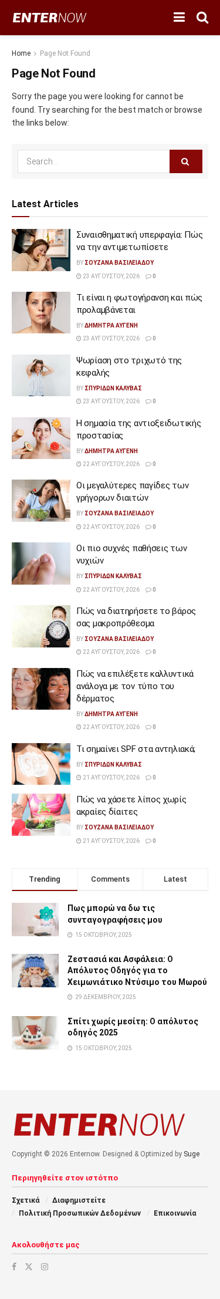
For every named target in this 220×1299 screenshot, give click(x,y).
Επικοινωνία (175, 1213)
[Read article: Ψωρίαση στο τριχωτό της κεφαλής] (41, 376)
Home (21, 53)
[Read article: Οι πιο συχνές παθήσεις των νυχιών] (41, 563)
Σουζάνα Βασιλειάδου (119, 262)
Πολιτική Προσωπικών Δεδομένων (80, 1213)
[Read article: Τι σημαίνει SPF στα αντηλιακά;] (41, 764)
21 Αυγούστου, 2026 (111, 777)
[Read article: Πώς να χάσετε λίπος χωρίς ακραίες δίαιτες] (41, 815)
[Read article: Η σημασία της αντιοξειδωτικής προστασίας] (41, 438)
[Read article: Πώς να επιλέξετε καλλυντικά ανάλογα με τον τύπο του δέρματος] (41, 689)
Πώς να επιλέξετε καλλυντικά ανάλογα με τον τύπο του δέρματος (135, 686)
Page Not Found (65, 53)
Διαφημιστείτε (79, 1200)
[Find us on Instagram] (44, 1266)
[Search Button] (202, 17)
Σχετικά (25, 1200)
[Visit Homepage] (49, 17)
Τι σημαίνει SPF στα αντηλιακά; (135, 749)
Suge (191, 1154)
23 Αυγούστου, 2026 (111, 276)
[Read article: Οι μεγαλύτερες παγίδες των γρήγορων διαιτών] (41, 501)
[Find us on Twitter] (29, 1266)
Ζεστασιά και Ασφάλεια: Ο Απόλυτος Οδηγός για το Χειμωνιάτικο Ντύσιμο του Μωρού (137, 970)
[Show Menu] (179, 17)
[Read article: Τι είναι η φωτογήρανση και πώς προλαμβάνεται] (41, 313)
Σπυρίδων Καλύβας (113, 388)
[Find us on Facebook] (14, 1266)
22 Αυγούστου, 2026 (111, 464)
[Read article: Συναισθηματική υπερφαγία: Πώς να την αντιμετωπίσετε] (41, 250)
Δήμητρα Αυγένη (111, 325)
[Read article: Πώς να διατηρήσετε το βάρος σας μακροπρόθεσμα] (41, 626)
